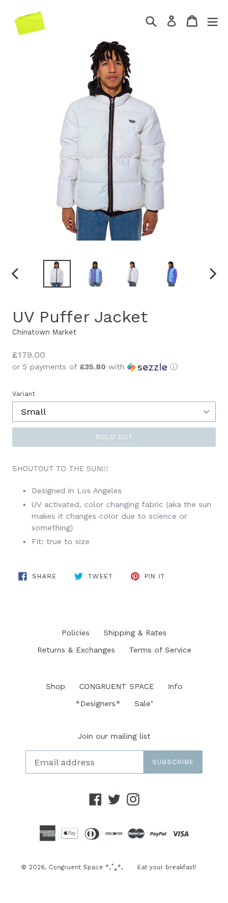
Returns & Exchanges (76, 649)
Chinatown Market (44, 332)
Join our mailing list (114, 736)
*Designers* (98, 703)
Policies (75, 632)
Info (175, 686)
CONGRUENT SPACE (116, 686)
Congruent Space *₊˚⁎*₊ (86, 867)
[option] (57, 273)
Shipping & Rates (135, 632)
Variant (23, 394)
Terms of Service (160, 649)
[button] (114, 367)
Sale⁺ (143, 703)
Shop (55, 686)
